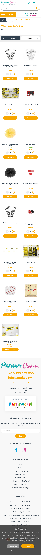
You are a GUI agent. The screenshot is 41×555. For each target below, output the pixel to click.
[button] (29, 3)
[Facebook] (16, 450)
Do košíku (10, 78)
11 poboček (34, 15)
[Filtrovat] (3, 20)
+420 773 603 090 (20, 373)
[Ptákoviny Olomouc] (8, 3)
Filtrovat (11, 38)
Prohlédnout (10, 349)
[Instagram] (24, 450)
